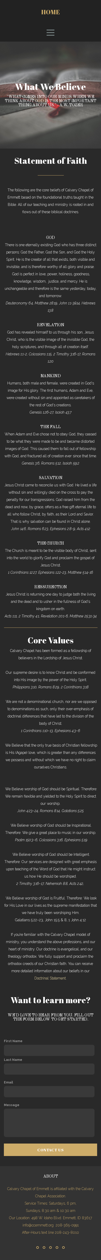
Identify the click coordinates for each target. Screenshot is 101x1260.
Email (8, 1082)
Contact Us (50, 1149)
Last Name (13, 1060)
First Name (13, 1041)
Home (50, 12)
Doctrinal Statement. (50, 978)
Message (11, 1105)
